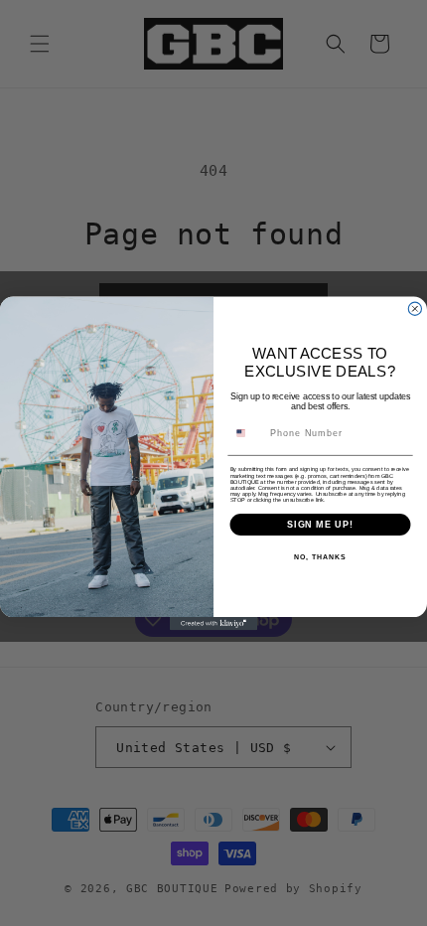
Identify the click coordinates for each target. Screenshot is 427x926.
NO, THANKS (320, 557)
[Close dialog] (414, 308)
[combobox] (247, 432)
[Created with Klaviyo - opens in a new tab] (213, 623)
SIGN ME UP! (320, 523)
